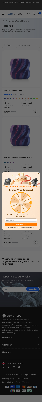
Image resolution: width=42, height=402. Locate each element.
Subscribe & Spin (21, 224)
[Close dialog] (38, 174)
